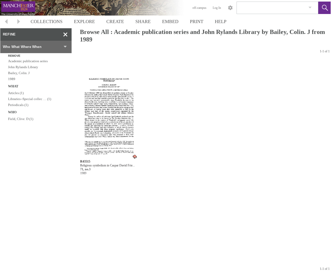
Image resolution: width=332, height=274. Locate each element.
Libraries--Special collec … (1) (29, 99)
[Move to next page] (18, 22)
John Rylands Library (23, 67)
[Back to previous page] (6, 22)
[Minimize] (65, 34)
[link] (310, 8)
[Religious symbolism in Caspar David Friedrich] (109, 109)
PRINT (196, 21)
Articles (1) (16, 93)
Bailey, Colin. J (19, 73)
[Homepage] (98, 8)
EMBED (170, 21)
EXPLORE (84, 21)
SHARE (143, 21)
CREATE (115, 21)
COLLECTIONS (47, 21)
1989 (11, 79)
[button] (324, 8)
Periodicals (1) (18, 105)
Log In (217, 8)
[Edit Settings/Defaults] (230, 8)
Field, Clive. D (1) (20, 119)
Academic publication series (28, 61)
